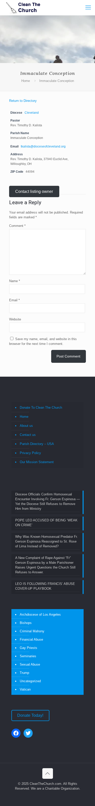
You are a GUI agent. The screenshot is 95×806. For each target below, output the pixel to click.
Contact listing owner (34, 191)
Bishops (26, 623)
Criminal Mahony (32, 631)
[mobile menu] (88, 7)
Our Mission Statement (37, 462)
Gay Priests (28, 648)
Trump (24, 673)
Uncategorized (30, 681)
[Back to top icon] (47, 773)
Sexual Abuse (30, 664)
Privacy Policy (30, 453)
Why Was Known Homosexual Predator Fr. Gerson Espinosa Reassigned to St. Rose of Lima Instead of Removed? (46, 541)
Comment (17, 226)
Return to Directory (23, 101)
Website (15, 319)
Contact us (28, 435)
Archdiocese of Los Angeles (40, 614)
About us (26, 426)
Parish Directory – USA (37, 444)
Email (14, 300)
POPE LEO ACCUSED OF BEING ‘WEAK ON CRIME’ (46, 522)
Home (25, 81)
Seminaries (28, 656)
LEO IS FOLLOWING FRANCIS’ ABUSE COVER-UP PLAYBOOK (45, 586)
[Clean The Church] (23, 7)
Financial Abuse (31, 639)
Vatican (25, 689)
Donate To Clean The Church (41, 407)
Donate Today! (30, 715)
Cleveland (32, 112)
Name (14, 281)
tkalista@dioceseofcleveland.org (43, 146)
